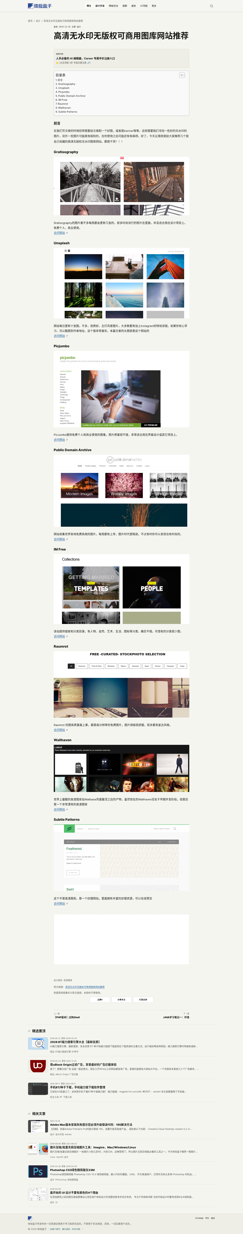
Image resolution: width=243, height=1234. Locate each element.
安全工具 (54, 1097)
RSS (207, 1218)
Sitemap (199, 1218)
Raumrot (63, 103)
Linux (52, 1157)
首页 (30, 20)
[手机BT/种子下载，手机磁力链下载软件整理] (38, 1089)
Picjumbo (63, 91)
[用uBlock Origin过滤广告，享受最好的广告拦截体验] (38, 1066)
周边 (52, 1051)
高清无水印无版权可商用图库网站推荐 (85, 986)
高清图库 (68, 980)
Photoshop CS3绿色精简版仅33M (72, 1170)
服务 (133, 5)
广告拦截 (73, 1074)
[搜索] (211, 5)
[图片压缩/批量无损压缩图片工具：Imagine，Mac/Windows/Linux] (38, 1149)
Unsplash (63, 87)
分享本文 (121, 999)
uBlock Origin (62, 1074)
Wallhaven (64, 107)
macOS (59, 1157)
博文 (89, 5)
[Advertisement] (121, 939)
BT (61, 1097)
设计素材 (58, 980)
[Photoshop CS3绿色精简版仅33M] (38, 1171)
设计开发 (100, 5)
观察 (124, 5)
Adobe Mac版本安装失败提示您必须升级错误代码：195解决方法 (91, 1124)
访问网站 (59, 232)
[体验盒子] (39, 5)
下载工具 (67, 1097)
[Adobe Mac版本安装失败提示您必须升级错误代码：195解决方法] (38, 1126)
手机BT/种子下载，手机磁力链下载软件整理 (77, 1087)
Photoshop (61, 1179)
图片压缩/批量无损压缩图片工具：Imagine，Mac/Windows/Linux (93, 1147)
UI (56, 1202)
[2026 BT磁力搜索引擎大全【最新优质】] (38, 1043)
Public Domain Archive (71, 95)
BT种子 (75, 1051)
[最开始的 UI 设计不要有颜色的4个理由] (38, 1194)
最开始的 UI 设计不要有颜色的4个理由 (74, 1192)
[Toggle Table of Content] (181, 75)
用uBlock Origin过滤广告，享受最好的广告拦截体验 (83, 1064)
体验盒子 (42, 1229)
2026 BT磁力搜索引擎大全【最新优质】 (75, 1042)
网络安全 (113, 5)
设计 (38, 20)
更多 (154, 5)
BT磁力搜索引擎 (63, 1051)
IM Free (62, 99)
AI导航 (144, 5)
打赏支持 (143, 999)
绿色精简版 (72, 1179)
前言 (60, 80)
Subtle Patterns (67, 111)
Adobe (68, 1134)
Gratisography (66, 83)
